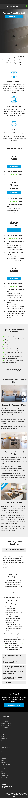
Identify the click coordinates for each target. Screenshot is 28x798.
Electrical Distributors (6, 725)
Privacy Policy (4, 762)
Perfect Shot (13, 201)
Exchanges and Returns (6, 745)
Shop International (5, 729)
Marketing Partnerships (6, 777)
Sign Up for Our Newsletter (7, 780)
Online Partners (4, 721)
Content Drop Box (5, 747)
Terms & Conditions (5, 764)
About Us (3, 754)
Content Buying (4, 775)
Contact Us (3, 758)
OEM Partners (4, 727)
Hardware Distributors (6, 723)
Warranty (3, 743)
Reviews (3, 773)
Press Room (4, 756)
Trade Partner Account (6, 719)
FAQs (2, 736)
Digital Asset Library (5, 740)
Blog (2, 771)
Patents (3, 760)
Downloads (4, 738)
